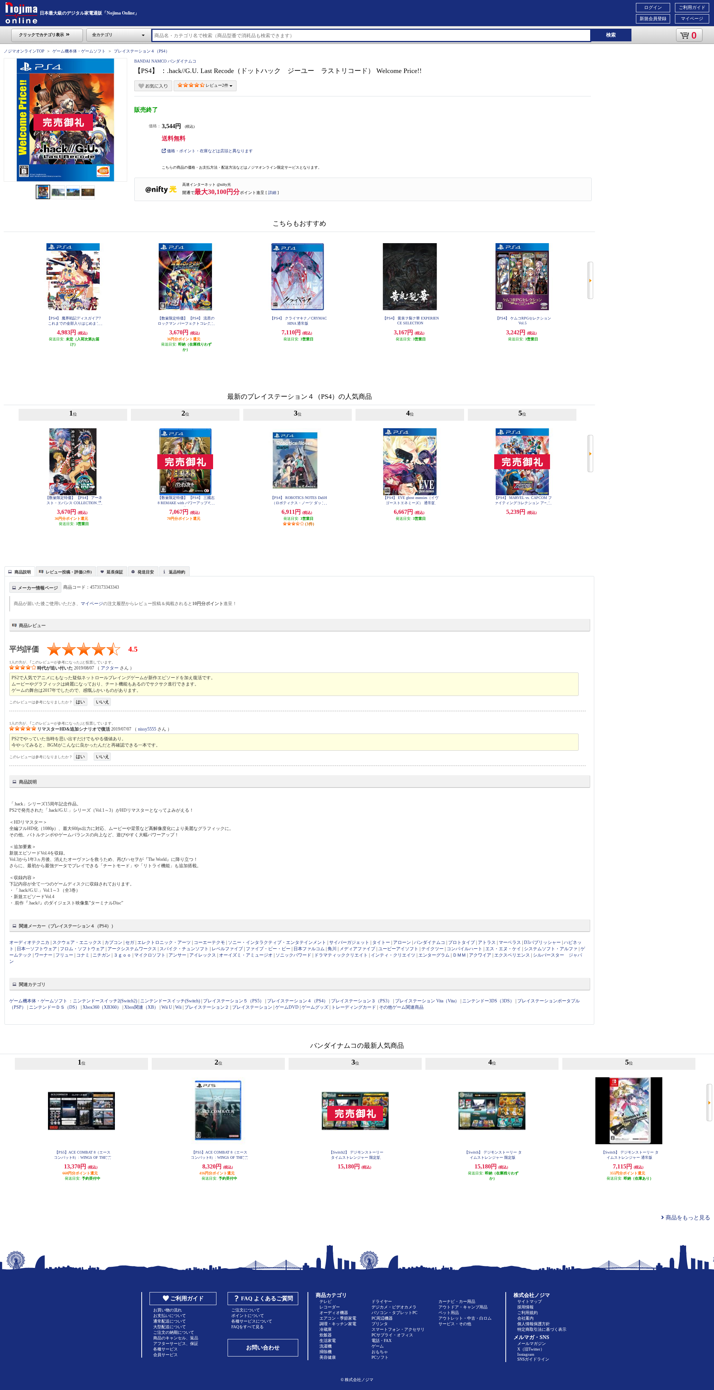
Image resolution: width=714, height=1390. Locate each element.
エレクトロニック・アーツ (164, 942)
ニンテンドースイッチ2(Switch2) (105, 1000)
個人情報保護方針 (533, 1323)
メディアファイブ (357, 948)
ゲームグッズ (315, 1007)
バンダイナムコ (429, 942)
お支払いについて (169, 1315)
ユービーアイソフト (398, 948)
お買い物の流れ (167, 1310)
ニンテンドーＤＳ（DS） (54, 1007)
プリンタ (380, 1323)
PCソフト (380, 1357)
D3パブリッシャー (542, 942)
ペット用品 (448, 1312)
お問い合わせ (263, 1348)
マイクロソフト (149, 955)
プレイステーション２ (206, 1007)
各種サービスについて (251, 1321)
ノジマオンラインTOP (24, 51)
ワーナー (43, 955)
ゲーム (378, 1346)
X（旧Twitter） (530, 1349)
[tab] (19, 571)
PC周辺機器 (382, 1318)
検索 (611, 35)
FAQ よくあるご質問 (267, 1298)
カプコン (113, 942)
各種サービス (165, 1349)
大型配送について (169, 1326)
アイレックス (202, 955)
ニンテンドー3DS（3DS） (488, 1000)
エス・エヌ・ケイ (503, 948)
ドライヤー (382, 1301)
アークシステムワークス (132, 948)
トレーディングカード (353, 1007)
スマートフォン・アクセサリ (398, 1329)
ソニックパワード (293, 955)
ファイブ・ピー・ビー (268, 948)
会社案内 (525, 1318)
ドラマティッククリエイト (341, 955)
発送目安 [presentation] (146, 572)
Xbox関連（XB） (141, 1007)
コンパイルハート (464, 948)
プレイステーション (252, 1007)
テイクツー (432, 948)
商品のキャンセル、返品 (175, 1338)
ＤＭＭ (459, 955)
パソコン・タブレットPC (394, 1312)
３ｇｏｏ (122, 955)
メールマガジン (531, 1343)
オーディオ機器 (333, 1312)
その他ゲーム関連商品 (401, 1007)
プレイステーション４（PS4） (142, 51)
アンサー (177, 955)
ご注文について (245, 1310)
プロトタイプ (461, 942)
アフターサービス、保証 (175, 1343)
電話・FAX (382, 1340)
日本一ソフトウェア (37, 948)
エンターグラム (434, 955)
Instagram (525, 1354)
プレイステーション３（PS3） (361, 1000)
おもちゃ (380, 1351)
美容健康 (327, 1357)
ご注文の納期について (173, 1332)
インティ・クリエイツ (393, 955)
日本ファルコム (309, 948)
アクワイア (480, 955)
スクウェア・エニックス (77, 942)
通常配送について (169, 1321)
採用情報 (525, 1307)
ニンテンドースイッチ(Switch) (170, 1000)
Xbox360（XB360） (102, 1007)
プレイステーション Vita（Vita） (427, 1000)
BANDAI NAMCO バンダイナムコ (165, 61)
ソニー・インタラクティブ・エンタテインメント (277, 942)
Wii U (166, 1007)
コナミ (83, 955)
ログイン (653, 7)
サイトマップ (529, 1301)
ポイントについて (247, 1315)
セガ (129, 942)
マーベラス (510, 942)
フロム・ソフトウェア (82, 948)
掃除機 (325, 1351)
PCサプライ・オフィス (392, 1335)
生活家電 (327, 1340)
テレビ (325, 1301)
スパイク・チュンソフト (184, 948)
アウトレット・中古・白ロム (465, 1318)
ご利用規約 (527, 1312)
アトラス (487, 942)
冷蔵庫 (325, 1329)
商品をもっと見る (687, 1218)
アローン (402, 942)
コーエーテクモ (209, 942)
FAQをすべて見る (247, 1326)
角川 (332, 948)
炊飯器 (325, 1335)
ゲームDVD (287, 1007)
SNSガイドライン (533, 1359)
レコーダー (329, 1307)
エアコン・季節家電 (337, 1318)
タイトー (381, 942)
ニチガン (101, 955)
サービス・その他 (454, 1323)
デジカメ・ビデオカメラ (394, 1307)
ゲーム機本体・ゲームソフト (79, 51)
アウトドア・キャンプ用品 (463, 1307)
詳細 (272, 192)
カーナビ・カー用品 (456, 1301)
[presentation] (18, 571)
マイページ (692, 18)
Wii (178, 1007)
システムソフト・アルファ (551, 948)
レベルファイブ (227, 948)
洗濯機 (325, 1346)
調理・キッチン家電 (337, 1323)
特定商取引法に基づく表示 (541, 1329)
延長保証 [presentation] (115, 572)
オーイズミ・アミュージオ (246, 955)
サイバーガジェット (349, 942)
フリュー (64, 955)
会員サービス (165, 1354)
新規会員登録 (653, 18)
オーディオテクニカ (29, 942)
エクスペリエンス (512, 955)
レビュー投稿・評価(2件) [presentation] (69, 572)
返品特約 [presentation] (177, 572)
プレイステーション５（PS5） (233, 1000)
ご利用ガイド (692, 7)
